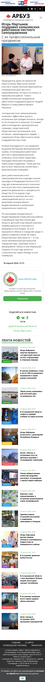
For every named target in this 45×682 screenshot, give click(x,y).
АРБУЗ (18, 17)
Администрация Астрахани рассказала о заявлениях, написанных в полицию (30, 518)
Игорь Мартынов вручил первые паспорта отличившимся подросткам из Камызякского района (31, 540)
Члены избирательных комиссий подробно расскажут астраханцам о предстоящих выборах (31, 477)
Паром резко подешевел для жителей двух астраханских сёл (31, 393)
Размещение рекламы (15, 645)
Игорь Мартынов (22, 330)
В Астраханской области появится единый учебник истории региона (31, 414)
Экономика (6, 443)
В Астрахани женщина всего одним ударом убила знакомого (30, 598)
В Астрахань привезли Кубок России (30, 556)
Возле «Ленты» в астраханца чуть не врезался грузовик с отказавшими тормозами (31, 456)
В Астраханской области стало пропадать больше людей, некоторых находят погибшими (31, 579)
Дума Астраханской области (22, 326)
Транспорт (6, 361)
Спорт (5, 566)
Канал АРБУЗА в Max (27, 279)
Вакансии (36, 645)
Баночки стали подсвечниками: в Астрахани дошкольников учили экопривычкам (31, 497)
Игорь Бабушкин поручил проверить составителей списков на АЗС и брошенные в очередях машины (30, 355)
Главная (16, 642)
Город (5, 382)
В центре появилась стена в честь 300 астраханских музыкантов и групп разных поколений (31, 374)
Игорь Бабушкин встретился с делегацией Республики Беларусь (31, 434)
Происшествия (8, 464)
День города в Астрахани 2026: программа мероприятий (31, 619)
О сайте (29, 642)
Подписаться (22, 298)
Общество (22, 45)
